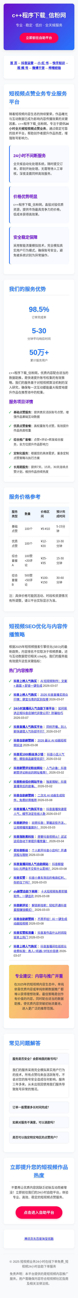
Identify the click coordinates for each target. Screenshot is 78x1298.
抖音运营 (27, 63)
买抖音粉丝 (21, 850)
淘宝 (45, 1238)
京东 (33, 1238)
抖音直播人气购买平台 (28, 726)
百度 (39, 1238)
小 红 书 (43, 63)
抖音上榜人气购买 (25, 681)
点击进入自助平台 (39, 1212)
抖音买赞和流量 (24, 932)
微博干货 (38, 68)
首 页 (13, 63)
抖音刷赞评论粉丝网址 (28, 768)
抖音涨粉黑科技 (24, 836)
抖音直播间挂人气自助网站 (31, 864)
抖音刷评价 (21, 822)
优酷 (51, 1238)
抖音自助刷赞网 (24, 740)
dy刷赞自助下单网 (25, 891)
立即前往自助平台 (39, 38)
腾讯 (27, 1238)
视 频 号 (22, 68)
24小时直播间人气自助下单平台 (34, 708)
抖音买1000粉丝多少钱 (28, 754)
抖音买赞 (19, 877)
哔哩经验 (55, 68)
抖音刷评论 (21, 905)
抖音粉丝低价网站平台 (28, 781)
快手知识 (59, 63)
